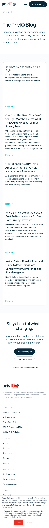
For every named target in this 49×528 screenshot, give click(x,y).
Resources (7, 453)
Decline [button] (30, 523)
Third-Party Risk (9, 422)
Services (6, 448)
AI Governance (9, 417)
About (5, 443)
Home (2, 12)
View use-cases (9, 479)
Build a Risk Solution (11, 432)
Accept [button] (18, 523)
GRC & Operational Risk (13, 427)
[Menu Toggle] (25, 4)
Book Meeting (9, 474)
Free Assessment (10, 484)
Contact (6, 458)
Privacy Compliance (11, 412)
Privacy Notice (9, 495)
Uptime (6, 463)
